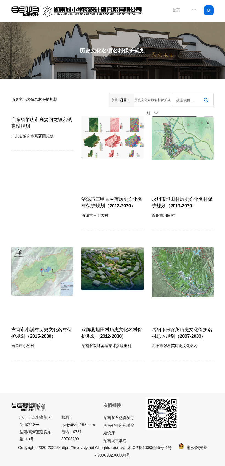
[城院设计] (76, 11)
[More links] (194, 9)
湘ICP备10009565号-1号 (149, 447)
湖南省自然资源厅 (118, 417)
